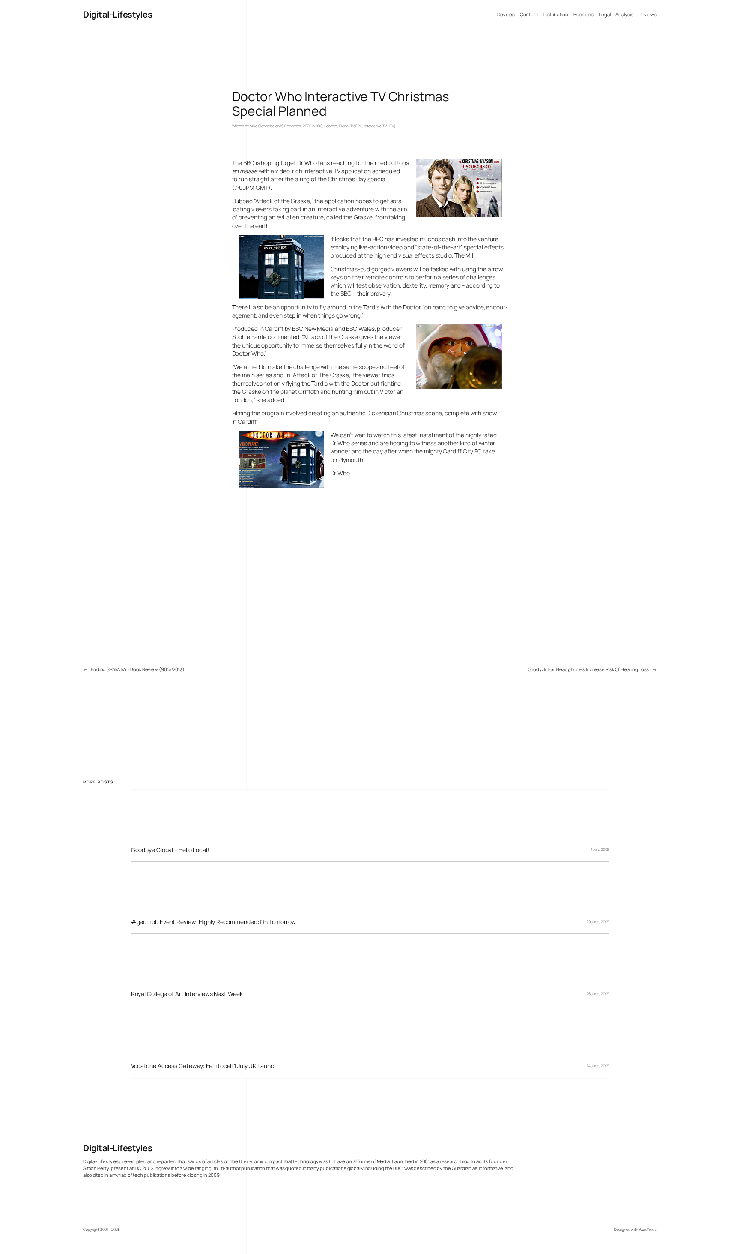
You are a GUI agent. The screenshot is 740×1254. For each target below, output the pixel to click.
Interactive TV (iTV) (380, 126)
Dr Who (340, 473)
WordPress (648, 1229)
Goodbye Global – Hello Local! (170, 849)
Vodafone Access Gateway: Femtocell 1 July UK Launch (204, 1065)
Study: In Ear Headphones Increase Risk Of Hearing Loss (588, 669)
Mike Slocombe (262, 126)
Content (330, 126)
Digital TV (346, 126)
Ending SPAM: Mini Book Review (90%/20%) (138, 669)
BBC (319, 126)
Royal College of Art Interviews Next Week (187, 993)
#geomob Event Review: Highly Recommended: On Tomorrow (213, 921)
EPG (358, 126)
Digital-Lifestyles (117, 14)
